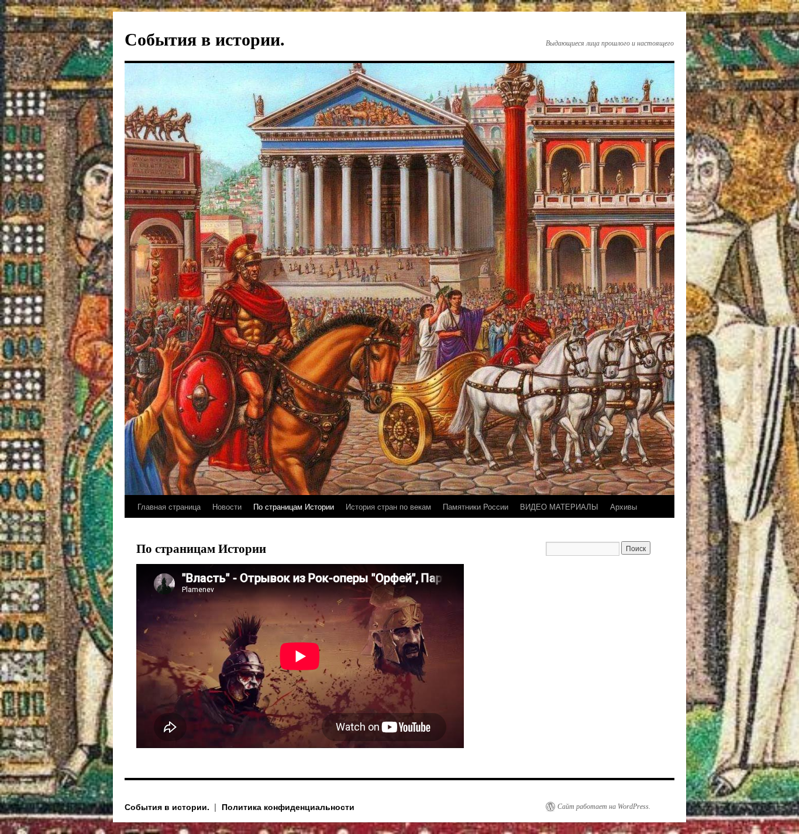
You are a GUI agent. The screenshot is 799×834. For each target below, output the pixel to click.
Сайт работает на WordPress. (603, 806)
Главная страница (169, 506)
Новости (227, 506)
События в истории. (205, 39)
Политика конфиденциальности (288, 806)
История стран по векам (388, 506)
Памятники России (475, 506)
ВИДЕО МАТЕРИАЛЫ (559, 506)
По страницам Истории (293, 506)
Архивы (623, 506)
